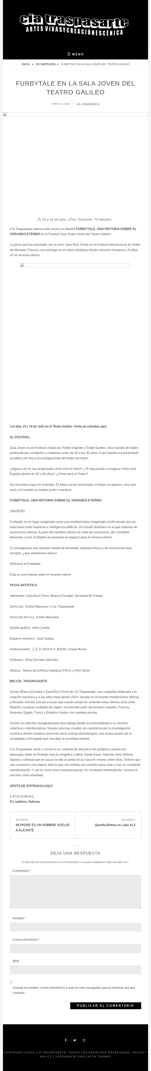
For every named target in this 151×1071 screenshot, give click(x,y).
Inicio (26, 64)
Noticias (34, 801)
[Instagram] (84, 1040)
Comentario (22, 870)
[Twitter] (74, 1040)
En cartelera (46, 64)
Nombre (19, 918)
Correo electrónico (26, 939)
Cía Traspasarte (51, 1052)
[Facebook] (65, 1040)
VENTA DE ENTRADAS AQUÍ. (31, 786)
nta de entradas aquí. (92, 426)
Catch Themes (98, 1056)
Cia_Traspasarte (88, 104)
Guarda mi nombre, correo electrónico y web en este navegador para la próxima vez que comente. (74, 990)
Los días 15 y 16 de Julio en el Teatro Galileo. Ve (44, 426)
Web (16, 961)
